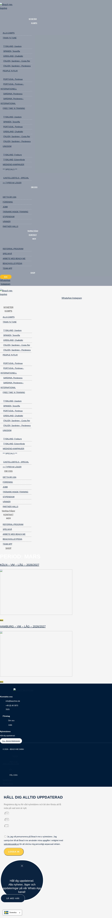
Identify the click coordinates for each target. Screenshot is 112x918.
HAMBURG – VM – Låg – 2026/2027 (23, 626)
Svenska (12, 912)
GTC (10, 770)
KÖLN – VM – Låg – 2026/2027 (19, 564)
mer (1, 620)
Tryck (15, 756)
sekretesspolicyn (11, 844)
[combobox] (12, 912)
